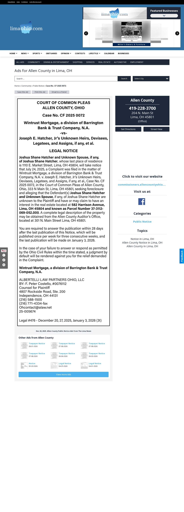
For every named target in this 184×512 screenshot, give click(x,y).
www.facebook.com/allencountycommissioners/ (141, 201)
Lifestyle (93, 53)
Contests (80, 53)
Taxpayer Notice (37, 343)
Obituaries (51, 53)
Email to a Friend (59, 92)
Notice (32, 363)
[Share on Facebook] (4, 255)
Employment (136, 62)
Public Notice (38, 86)
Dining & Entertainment (56, 62)
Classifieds (11, 2)
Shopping (77, 62)
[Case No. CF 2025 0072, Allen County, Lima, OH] (63, 212)
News (24, 53)
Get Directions (128, 129)
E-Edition (24, 2)
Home (12, 53)
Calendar (109, 53)
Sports (36, 53)
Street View (156, 129)
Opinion (65, 53)
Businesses (123, 53)
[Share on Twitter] (4, 260)
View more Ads (63, 374)
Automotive (120, 62)
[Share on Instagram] (4, 265)
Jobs (18, 2)
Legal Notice (65, 363)
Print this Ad (40, 92)
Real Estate (104, 62)
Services (90, 62)
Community (34, 62)
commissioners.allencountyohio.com (142, 184)
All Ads (20, 62)
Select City (139, 78)
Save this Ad (22, 92)
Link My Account (35, 2)
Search (124, 78)
